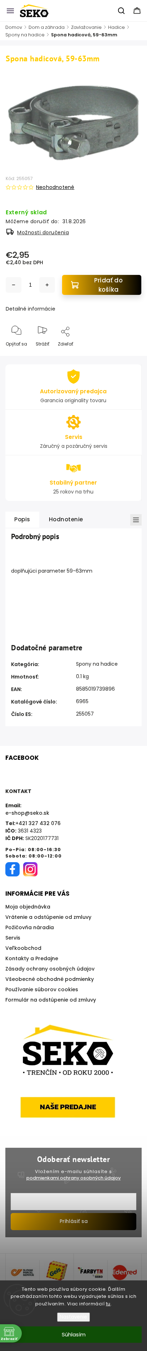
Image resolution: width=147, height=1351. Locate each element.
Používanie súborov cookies (41, 989)
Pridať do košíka (108, 285)
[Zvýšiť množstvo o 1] (47, 285)
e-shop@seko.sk (27, 813)
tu (108, 1303)
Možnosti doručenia (43, 232)
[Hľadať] (121, 10)
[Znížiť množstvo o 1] (13, 285)
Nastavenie (73, 1317)
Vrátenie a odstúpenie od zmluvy (48, 917)
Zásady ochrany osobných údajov (50, 968)
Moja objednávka (27, 906)
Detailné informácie (30, 308)
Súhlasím (74, 1334)
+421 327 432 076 (38, 823)
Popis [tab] (22, 519)
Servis (12, 937)
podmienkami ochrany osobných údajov (73, 1178)
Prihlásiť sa (74, 1221)
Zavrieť (128, 356)
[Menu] (10, 11)
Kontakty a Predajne (31, 958)
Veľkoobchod (23, 948)
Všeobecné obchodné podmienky (49, 979)
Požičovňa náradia (29, 927)
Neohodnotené (55, 187)
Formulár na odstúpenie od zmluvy (50, 999)
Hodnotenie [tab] (66, 519)
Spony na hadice (97, 663)
